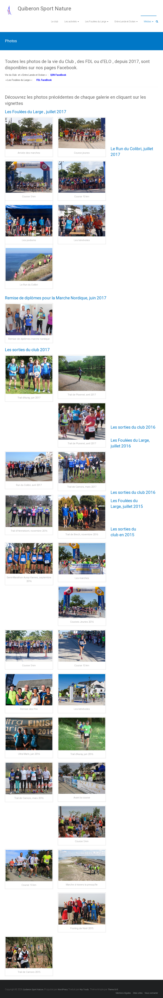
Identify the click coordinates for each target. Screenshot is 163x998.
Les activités (70, 21)
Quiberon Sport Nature (44, 8)
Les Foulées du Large (95, 21)
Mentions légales (123, 993)
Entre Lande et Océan (125, 21)
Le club (54, 21)
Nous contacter (151, 993)
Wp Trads (84, 989)
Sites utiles (138, 993)
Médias (147, 21)
